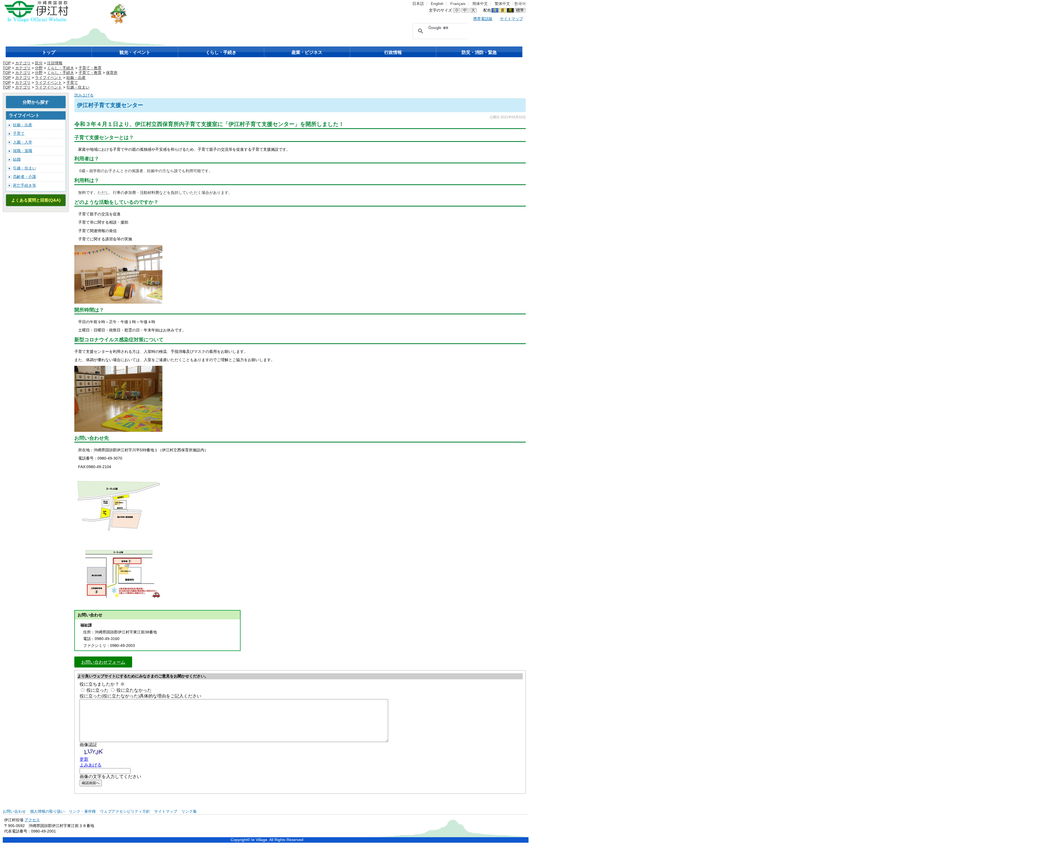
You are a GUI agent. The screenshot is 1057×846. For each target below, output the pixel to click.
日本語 (418, 4)
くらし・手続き (221, 52)
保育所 (112, 73)
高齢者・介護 (24, 177)
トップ (48, 52)
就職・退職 (22, 151)
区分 (39, 63)
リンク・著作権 (82, 811)
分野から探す (36, 102)
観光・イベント (134, 52)
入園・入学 (22, 142)
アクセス (32, 820)
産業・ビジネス (307, 52)
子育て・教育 (90, 68)
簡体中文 (480, 4)
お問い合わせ (14, 811)
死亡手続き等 (24, 185)
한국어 (520, 4)
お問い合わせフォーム (103, 662)
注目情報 (54, 63)
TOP (7, 63)
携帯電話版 (482, 19)
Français (457, 4)
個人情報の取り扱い (47, 811)
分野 (39, 68)
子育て (72, 83)
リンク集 (189, 811)
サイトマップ (511, 19)
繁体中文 (502, 4)
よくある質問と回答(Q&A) (36, 200)
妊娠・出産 (76, 78)
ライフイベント (48, 78)
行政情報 (393, 52)
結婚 (17, 159)
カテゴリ (23, 63)
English (437, 4)
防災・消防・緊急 (479, 52)
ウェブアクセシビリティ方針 (125, 811)
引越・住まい (77, 87)
